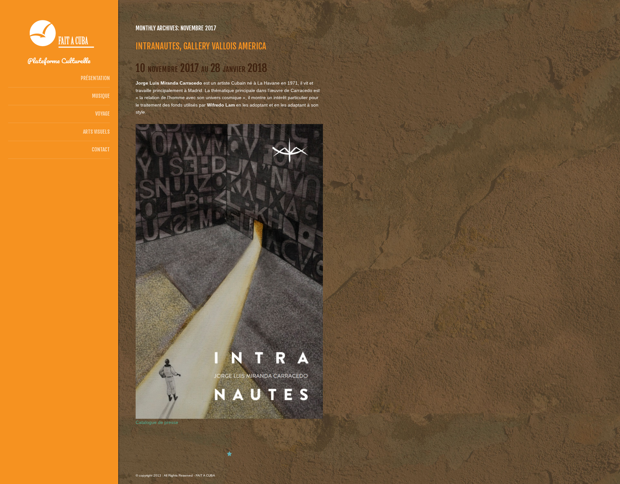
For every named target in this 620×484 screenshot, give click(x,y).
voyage (102, 113)
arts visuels (96, 132)
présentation (95, 78)
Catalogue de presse (157, 422)
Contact (101, 149)
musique (101, 96)
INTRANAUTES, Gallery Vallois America (201, 46)
